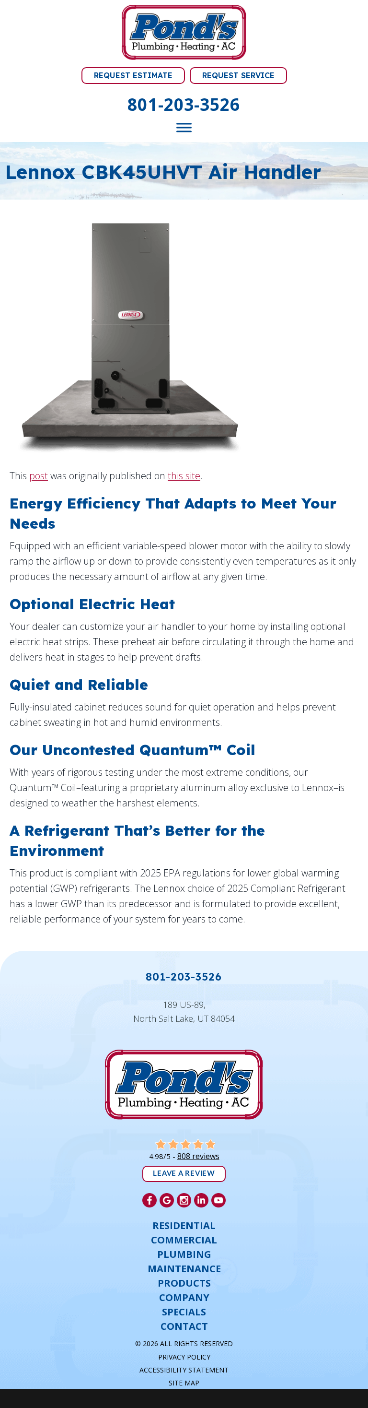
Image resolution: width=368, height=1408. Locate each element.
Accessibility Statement (184, 1369)
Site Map (184, 1382)
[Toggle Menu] (184, 127)
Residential (184, 1226)
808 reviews (198, 1156)
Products (184, 1283)
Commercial (184, 1240)
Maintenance (184, 1269)
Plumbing (184, 1254)
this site (184, 475)
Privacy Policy (184, 1356)
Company (184, 1297)
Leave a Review (184, 1173)
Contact (184, 1326)
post (38, 475)
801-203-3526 (183, 104)
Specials (184, 1312)
